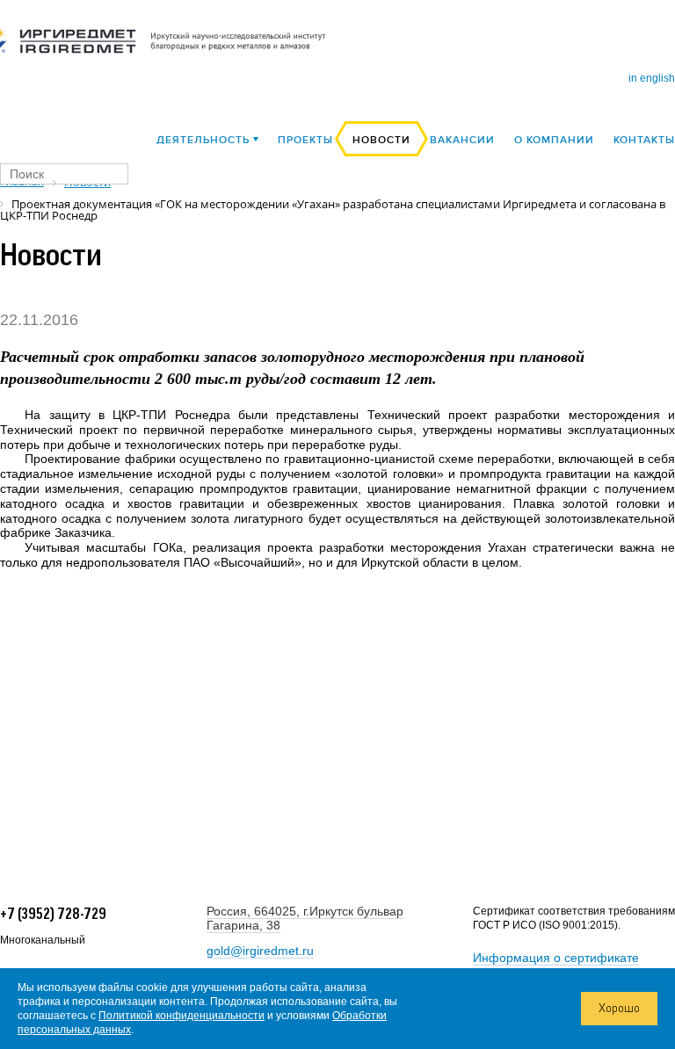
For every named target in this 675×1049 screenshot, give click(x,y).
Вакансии (462, 140)
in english (651, 78)
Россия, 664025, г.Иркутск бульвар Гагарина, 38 (305, 918)
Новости (381, 140)
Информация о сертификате (556, 958)
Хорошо (619, 1008)
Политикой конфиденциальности (181, 1015)
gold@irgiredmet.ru (260, 951)
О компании (554, 140)
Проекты (305, 140)
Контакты (644, 140)
